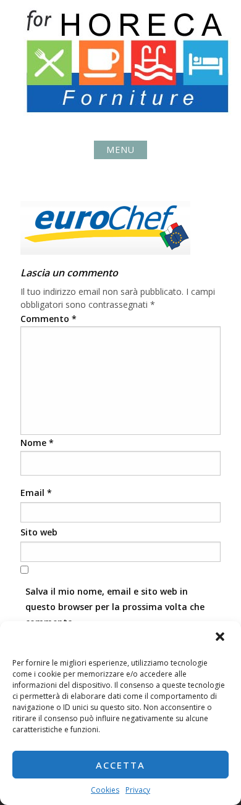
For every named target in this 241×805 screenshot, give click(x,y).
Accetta (120, 765)
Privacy (137, 790)
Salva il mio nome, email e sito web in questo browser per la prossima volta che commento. (115, 606)
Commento (48, 318)
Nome (37, 442)
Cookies (105, 790)
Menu (120, 149)
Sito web (38, 532)
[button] (221, 637)
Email (36, 492)
